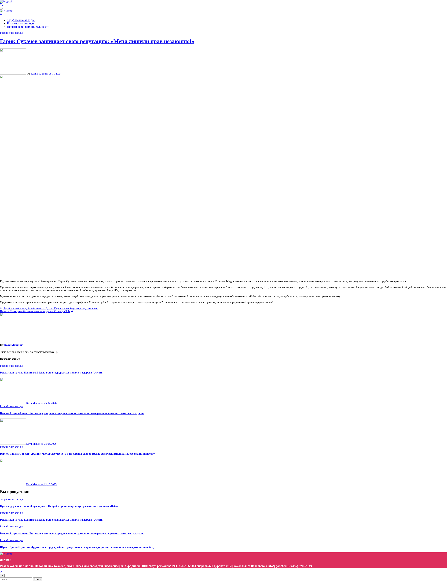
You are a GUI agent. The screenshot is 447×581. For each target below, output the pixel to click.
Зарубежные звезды (21, 20)
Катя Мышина (40, 73)
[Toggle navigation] (1, 8)
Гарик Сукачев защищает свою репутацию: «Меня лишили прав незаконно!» (97, 41)
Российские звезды (20, 23)
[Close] (2, 575)
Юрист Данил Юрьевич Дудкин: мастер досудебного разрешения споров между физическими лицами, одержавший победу (77, 453)
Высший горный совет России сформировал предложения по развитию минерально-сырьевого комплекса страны (72, 413)
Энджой (5, 560)
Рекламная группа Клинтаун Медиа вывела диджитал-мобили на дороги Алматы (51, 372)
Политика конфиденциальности (28, 26)
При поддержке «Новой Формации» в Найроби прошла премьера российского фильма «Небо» (59, 506)
